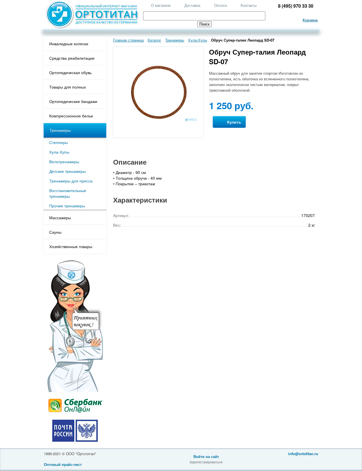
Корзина (310, 20)
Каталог (154, 40)
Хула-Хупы (59, 152)
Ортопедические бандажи (73, 101)
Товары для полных (67, 87)
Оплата (220, 5)
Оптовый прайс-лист (63, 464)
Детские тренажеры (67, 171)
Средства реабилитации (71, 58)
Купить (233, 122)
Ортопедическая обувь (70, 72)
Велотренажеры (64, 161)
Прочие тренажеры (67, 205)
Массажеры (60, 217)
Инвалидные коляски (68, 43)
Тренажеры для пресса (70, 181)
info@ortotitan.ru (303, 453)
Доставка (192, 5)
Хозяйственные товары (70, 246)
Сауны (55, 232)
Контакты (249, 5)
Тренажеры (60, 130)
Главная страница (128, 40)
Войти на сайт (206, 456)
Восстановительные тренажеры (67, 193)
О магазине (161, 5)
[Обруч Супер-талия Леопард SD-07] (158, 120)
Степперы (58, 142)
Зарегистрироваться (206, 461)
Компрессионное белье (71, 116)
